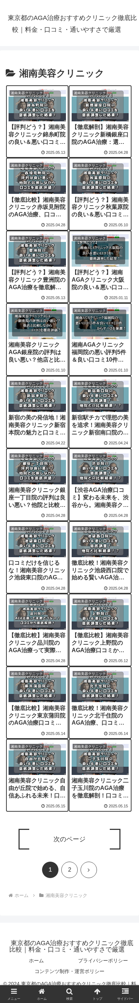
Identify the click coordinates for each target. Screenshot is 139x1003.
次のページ (69, 839)
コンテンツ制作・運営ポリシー (69, 971)
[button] (125, 907)
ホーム (36, 960)
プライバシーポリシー (103, 960)
